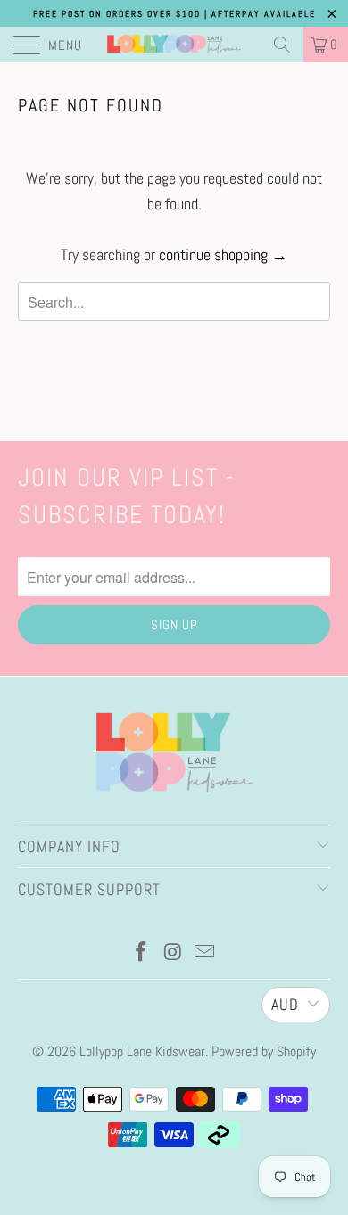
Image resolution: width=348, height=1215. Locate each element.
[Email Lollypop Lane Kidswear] (205, 953)
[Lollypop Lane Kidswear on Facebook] (141, 953)
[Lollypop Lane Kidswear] (174, 44)
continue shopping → (223, 254)
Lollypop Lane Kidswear (142, 1051)
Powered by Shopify (263, 1051)
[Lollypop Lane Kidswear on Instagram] (173, 953)
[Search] (282, 44)
